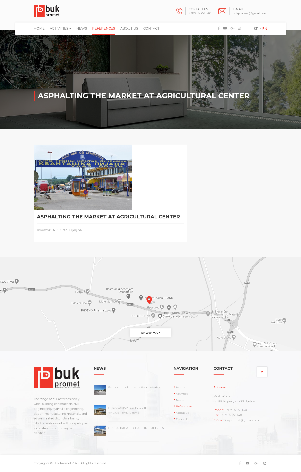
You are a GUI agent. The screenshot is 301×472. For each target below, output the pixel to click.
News (81, 28)
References (103, 28)
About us (129, 28)
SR (256, 29)
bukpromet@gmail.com (250, 13)
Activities (59, 28)
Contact (151, 28)
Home (39, 28)
